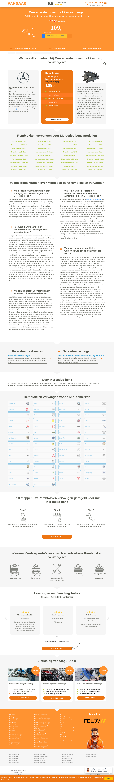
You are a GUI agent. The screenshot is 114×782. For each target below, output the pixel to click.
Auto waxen (12, 733)
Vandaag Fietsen (39, 758)
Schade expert (64, 725)
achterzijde (98, 199)
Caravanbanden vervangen (42, 718)
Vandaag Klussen (14, 754)
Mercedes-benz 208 (44, 145)
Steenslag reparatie (65, 729)
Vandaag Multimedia (40, 762)
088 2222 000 (96, 2)
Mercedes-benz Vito (95, 170)
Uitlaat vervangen (65, 735)
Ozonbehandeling (65, 717)
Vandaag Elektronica (66, 758)
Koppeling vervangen (40, 741)
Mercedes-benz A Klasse (95, 148)
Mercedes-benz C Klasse (44, 152)
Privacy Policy (18, 772)
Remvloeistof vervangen (67, 723)
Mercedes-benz (69, 155)
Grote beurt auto (39, 730)
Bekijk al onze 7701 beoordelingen (57, 641)
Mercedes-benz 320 (18, 148)
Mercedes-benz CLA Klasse (19, 155)
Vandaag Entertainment (41, 756)
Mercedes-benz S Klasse (19, 166)
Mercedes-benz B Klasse (19, 152)
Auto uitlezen (12, 729)
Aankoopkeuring (13, 717)
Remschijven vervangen (19, 355)
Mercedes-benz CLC (44, 155)
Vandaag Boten (13, 760)
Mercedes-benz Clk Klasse (95, 155)
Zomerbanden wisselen (66, 743)
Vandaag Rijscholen (40, 754)
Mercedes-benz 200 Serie (19, 145)
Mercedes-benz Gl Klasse (95, 159)
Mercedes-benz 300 (95, 145)
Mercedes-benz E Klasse (69, 159)
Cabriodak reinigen (14, 745)
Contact (18, 774)
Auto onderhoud (13, 725)
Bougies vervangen (14, 743)
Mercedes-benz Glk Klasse (19, 162)
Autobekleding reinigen (15, 737)
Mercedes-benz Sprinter (95, 166)
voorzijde (89, 199)
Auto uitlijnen (12, 730)
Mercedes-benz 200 (95, 141)
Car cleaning (38, 717)
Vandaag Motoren (14, 762)
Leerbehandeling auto (40, 747)
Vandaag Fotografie (90, 756)
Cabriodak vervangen (40, 714)
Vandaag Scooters (65, 756)
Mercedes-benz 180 (44, 141)
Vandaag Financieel (65, 760)
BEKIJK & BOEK (57, 119)
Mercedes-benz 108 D (19, 141)
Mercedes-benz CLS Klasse (44, 159)
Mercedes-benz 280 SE (69, 145)
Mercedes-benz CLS (19, 159)
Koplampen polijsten (40, 737)
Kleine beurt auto (39, 734)
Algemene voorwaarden (19, 770)
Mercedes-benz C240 (70, 152)
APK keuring (12, 714)
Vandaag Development (66, 762)
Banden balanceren (14, 741)
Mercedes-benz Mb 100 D (69, 162)
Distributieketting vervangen (42, 722)
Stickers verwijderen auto (67, 731)
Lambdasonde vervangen (41, 745)
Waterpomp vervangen (66, 739)
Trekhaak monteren (65, 733)
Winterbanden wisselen (66, 741)
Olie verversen (64, 715)
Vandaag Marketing (90, 754)
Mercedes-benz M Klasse (44, 162)
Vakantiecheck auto (65, 737)
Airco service (13, 721)
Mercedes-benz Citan (95, 152)
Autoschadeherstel (14, 738)
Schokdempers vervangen (67, 727)
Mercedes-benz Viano (69, 170)
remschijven (15, 109)
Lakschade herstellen (40, 743)
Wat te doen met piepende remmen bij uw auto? (81, 355)
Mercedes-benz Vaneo (44, 170)
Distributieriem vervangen (41, 725)
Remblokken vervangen (67, 719)
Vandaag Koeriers (14, 756)
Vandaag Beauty (13, 758)
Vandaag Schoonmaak (66, 754)
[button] (9, 191)
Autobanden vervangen (15, 734)
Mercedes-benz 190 (69, 141)
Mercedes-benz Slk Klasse (44, 166)
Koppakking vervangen (41, 738)
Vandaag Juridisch (39, 760)
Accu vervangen (13, 718)
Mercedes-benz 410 (44, 148)
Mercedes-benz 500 (69, 148)
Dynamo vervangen (40, 726)
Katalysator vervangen (40, 733)
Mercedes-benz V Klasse (19, 170)
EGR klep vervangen (40, 729)
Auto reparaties (13, 726)
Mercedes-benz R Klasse (95, 162)
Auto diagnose (13, 722)
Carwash (37, 721)
